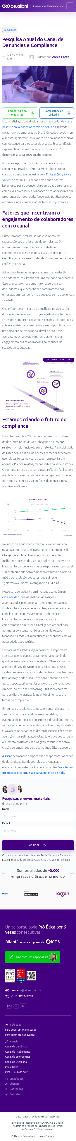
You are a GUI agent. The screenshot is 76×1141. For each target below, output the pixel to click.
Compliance (10, 30)
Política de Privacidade (23, 1136)
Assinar (34, 845)
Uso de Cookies (45, 1136)
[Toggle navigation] (70, 6)
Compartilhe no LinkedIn (53, 112)
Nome (5, 809)
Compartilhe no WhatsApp (17, 112)
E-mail (6, 823)
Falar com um (31, 957)
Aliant (8, 756)
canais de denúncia (13, 597)
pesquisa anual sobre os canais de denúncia (29, 127)
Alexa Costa (60, 57)
